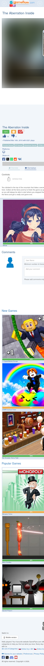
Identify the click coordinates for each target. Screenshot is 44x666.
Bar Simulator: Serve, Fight (10, 458)
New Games (9, 310)
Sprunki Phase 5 (7, 611)
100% (6, 132)
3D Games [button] (18, 145)
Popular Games (11, 463)
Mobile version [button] (11, 637)
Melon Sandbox (6, 562)
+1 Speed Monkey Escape (10, 361)
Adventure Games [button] (30, 145)
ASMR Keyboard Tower (9, 410)
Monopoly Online (7, 514)
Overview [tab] (14, 168)
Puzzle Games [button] (8, 145)
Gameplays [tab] (31, 168)
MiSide (5, 245)
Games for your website (13, 654)
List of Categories (11, 648)
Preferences (28, 654)
